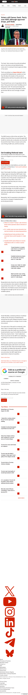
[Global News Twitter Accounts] (10, 595)
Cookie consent (3, 675)
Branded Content (4, 662)
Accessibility (3, 691)
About (1, 659)
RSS (1, 665)
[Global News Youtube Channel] (10, 606)
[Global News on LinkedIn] (10, 626)
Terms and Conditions (21, 167)
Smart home (3, 670)
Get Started (5, 162)
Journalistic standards (14, 376)
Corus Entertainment (5, 689)
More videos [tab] (13, 221)
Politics (3, 14)
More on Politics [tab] (5, 221)
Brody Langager (10, 24)
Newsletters (3, 667)
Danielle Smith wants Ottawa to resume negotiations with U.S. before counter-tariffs (14, 242)
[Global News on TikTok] (10, 637)
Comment (6, 378)
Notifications (3, 669)
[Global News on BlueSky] (10, 657)
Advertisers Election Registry (7, 672)
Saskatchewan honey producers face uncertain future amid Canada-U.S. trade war (15, 236)
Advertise (2, 686)
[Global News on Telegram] (10, 647)
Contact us (2, 664)
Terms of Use (3, 684)
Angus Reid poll (17, 72)
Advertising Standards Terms (7, 687)
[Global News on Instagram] (10, 616)
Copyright (2, 683)
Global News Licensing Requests (8, 673)
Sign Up (4, 400)
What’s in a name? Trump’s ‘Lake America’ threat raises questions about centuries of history (15, 224)
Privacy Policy (7, 168)
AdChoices (25, 694)
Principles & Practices (5, 661)
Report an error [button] (14, 380)
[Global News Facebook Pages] (10, 585)
